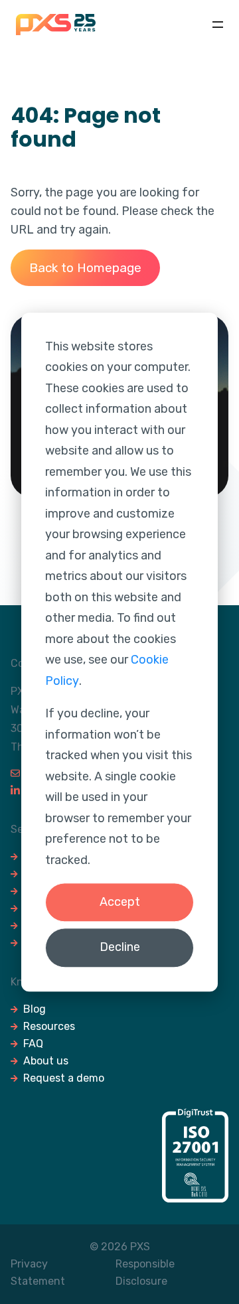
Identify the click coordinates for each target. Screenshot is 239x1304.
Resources (49, 1026)
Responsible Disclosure (145, 1272)
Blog (34, 1009)
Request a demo (63, 1078)
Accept (120, 902)
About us (45, 1060)
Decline (120, 947)
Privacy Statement (38, 1272)
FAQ (33, 1043)
